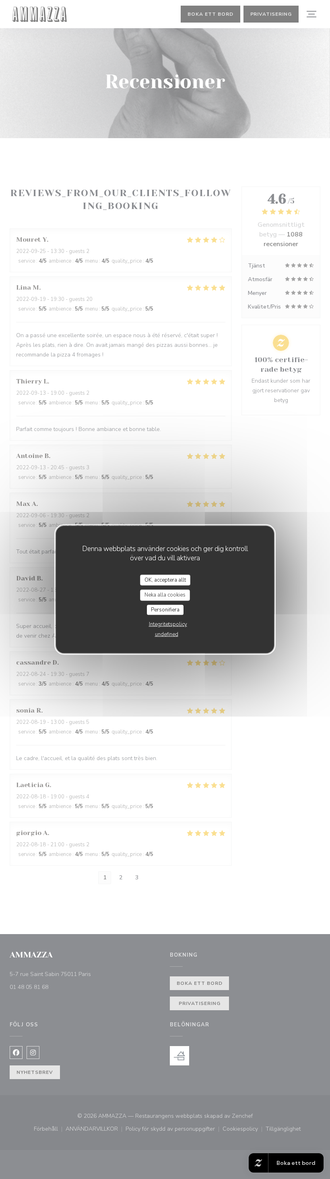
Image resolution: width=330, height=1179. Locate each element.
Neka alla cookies (165, 595)
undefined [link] (166, 634)
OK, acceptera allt (165, 579)
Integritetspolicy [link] (168, 624)
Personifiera (165, 609)
